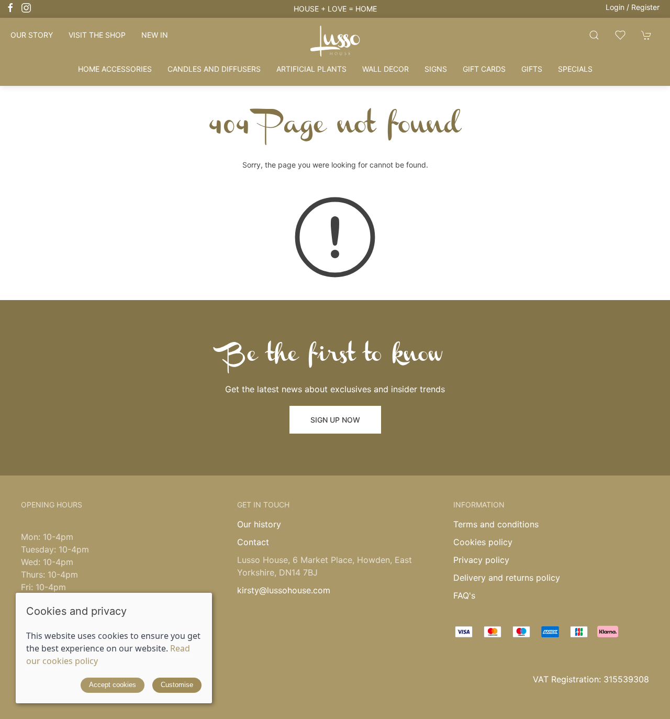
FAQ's (464, 595)
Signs (436, 68)
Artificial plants (311, 68)
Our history (259, 524)
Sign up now (335, 419)
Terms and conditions (496, 524)
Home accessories (115, 68)
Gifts (531, 68)
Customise (177, 685)
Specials (575, 68)
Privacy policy (481, 560)
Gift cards (484, 68)
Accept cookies (112, 685)
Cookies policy (482, 542)
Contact (253, 542)
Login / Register (633, 7)
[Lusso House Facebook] (10, 8)
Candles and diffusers (214, 68)
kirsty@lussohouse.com (283, 590)
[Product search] (594, 35)
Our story (31, 34)
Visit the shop (97, 34)
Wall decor (385, 68)
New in (154, 34)
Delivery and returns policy (506, 577)
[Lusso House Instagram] (26, 8)
